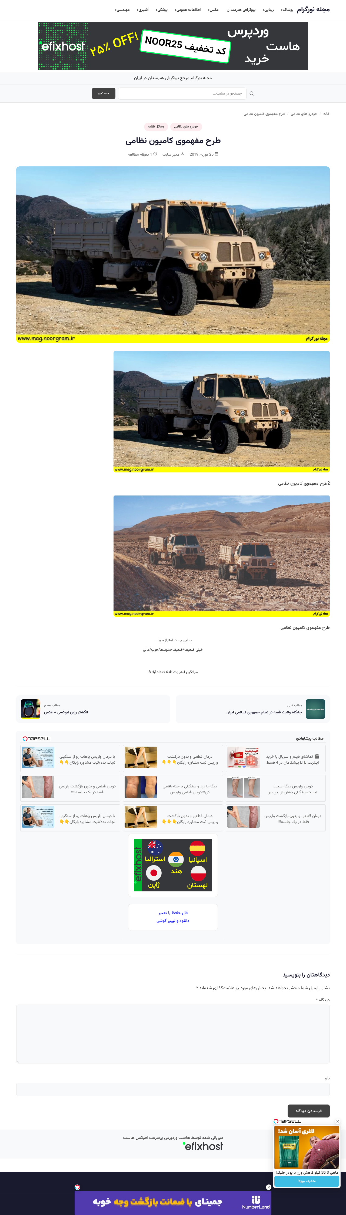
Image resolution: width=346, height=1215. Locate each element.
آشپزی (144, 10)
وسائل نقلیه (156, 126)
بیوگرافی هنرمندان (241, 10)
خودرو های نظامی (304, 114)
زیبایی (269, 10)
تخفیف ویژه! (307, 1181)
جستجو (103, 93)
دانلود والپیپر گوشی (173, 921)
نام (327, 1078)
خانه (326, 114)
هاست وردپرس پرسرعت (169, 1138)
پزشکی (163, 10)
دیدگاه (323, 1000)
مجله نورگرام (313, 10)
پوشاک (288, 10)
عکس (214, 10)
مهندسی (123, 10)
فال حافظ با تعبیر (173, 913)
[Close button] (337, 1121)
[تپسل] (77, 1187)
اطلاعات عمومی (189, 10)
